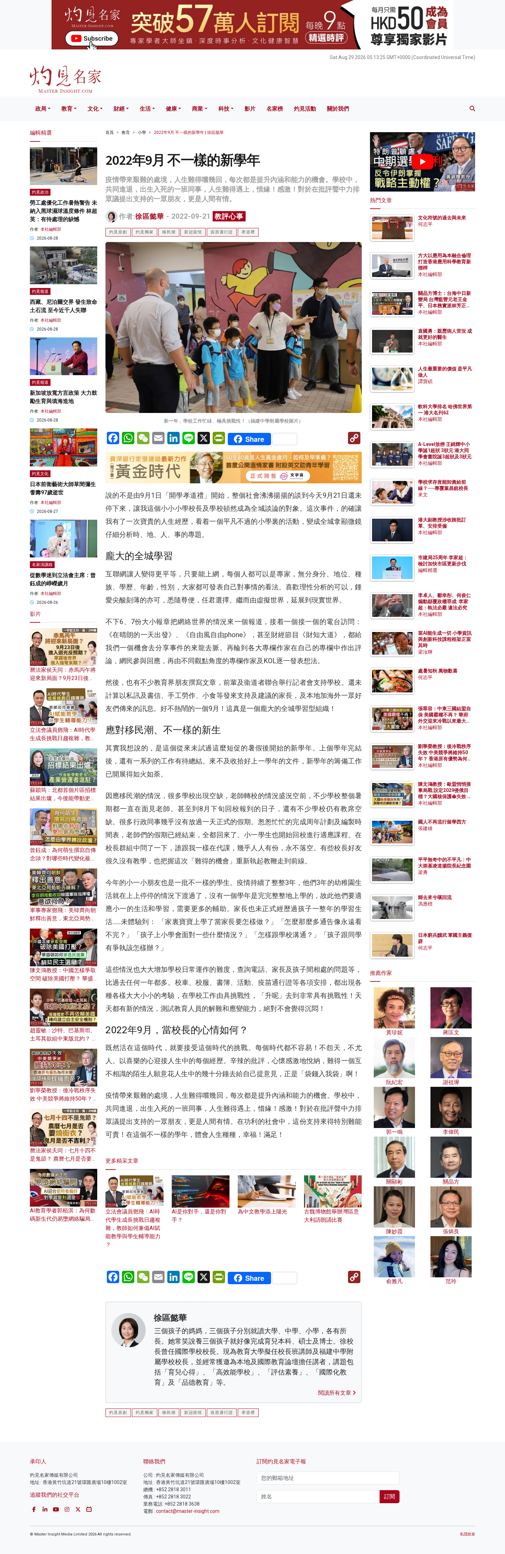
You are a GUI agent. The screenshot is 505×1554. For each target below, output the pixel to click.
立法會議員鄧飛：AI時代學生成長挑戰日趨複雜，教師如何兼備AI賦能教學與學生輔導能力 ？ (132, 1228)
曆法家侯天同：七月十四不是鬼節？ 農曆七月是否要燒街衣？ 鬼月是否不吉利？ (63, 1158)
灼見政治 (40, 192)
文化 (93, 108)
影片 (250, 108)
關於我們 (338, 108)
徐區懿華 (149, 216)
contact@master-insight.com (188, 1511)
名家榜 (275, 108)
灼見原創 (118, 232)
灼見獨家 (145, 232)
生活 (145, 108)
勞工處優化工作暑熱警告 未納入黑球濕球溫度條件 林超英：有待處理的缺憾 (63, 210)
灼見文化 (40, 473)
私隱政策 (467, 1534)
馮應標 (425, 904)
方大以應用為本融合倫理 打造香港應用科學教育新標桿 (445, 261)
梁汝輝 (425, 652)
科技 (223, 108)
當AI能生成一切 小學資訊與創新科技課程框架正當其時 (445, 639)
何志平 (425, 224)
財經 (119, 108)
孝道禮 (248, 232)
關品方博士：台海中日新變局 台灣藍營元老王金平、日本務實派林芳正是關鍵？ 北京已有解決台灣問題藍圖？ (445, 305)
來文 (423, 494)
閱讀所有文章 (335, 1393)
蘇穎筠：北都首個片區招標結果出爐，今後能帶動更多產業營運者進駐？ (63, 798)
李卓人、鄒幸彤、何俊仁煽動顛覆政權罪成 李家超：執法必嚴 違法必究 (444, 601)
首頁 (109, 132)
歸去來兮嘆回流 (435, 897)
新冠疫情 (193, 232)
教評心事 (229, 216)
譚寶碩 (425, 381)
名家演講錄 (42, 564)
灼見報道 (40, 291)
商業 (197, 108)
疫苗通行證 (222, 232)
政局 (40, 108)
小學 (142, 132)
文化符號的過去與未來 (442, 217)
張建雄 (425, 828)
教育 (66, 108)
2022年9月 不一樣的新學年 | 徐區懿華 (189, 132)
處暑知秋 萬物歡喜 (438, 671)
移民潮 (169, 232)
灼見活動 (305, 108)
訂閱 (389, 1496)
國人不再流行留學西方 (442, 822)
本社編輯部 (51, 229)
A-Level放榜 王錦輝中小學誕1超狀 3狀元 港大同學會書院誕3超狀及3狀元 (445, 450)
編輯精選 (427, 570)
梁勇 (423, 872)
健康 (171, 108)
